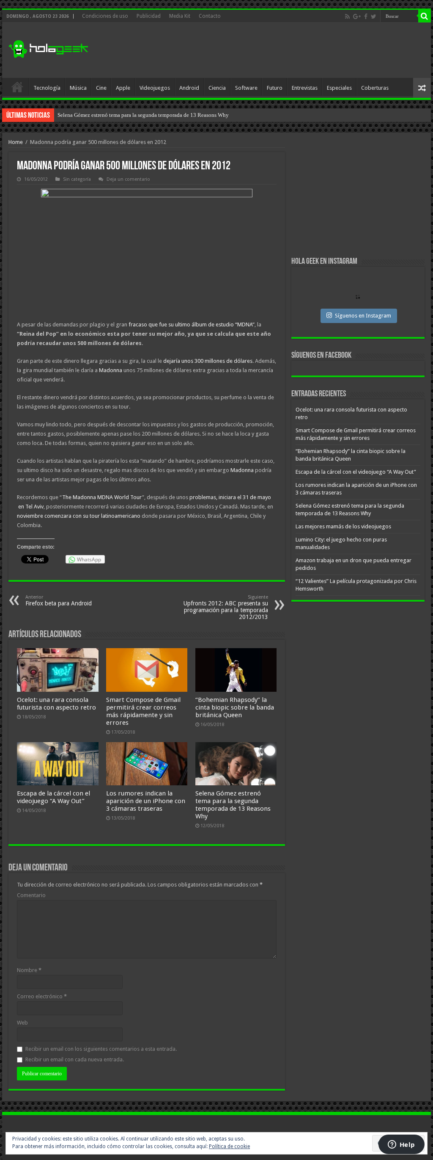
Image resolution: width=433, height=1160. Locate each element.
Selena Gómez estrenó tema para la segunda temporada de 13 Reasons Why (233, 805)
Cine (101, 88)
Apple (123, 88)
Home (15, 142)
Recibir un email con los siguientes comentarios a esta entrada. (101, 1049)
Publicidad (149, 16)
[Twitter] (373, 16)
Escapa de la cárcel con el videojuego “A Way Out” (53, 797)
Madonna (110, 370)
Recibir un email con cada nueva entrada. (74, 1059)
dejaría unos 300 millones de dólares (207, 361)
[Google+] (357, 16)
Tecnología (46, 88)
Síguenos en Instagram (363, 315)
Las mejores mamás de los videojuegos (102, 115)
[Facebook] (365, 16)
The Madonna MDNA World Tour (102, 497)
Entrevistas (305, 88)
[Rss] (347, 16)
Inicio (17, 87)
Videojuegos (155, 88)
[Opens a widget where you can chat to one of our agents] (401, 1145)
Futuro (274, 88)
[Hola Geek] (48, 48)
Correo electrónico (42, 996)
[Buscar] (424, 16)
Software (246, 88)
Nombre (29, 970)
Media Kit (179, 16)
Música (78, 88)
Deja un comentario (128, 179)
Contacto (210, 16)
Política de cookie (229, 1146)
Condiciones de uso (105, 16)
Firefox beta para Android (58, 600)
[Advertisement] (271, 50)
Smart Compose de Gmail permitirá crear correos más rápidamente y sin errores (143, 711)
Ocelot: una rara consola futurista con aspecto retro (56, 703)
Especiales (339, 88)
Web (22, 1022)
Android (189, 88)
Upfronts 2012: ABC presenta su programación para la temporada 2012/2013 (226, 607)
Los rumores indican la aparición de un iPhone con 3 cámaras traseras (145, 801)
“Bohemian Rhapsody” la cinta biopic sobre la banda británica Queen (234, 707)
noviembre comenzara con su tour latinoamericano (78, 516)
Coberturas (375, 88)
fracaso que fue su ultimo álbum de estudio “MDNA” (192, 324)
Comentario (31, 895)
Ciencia (217, 88)
